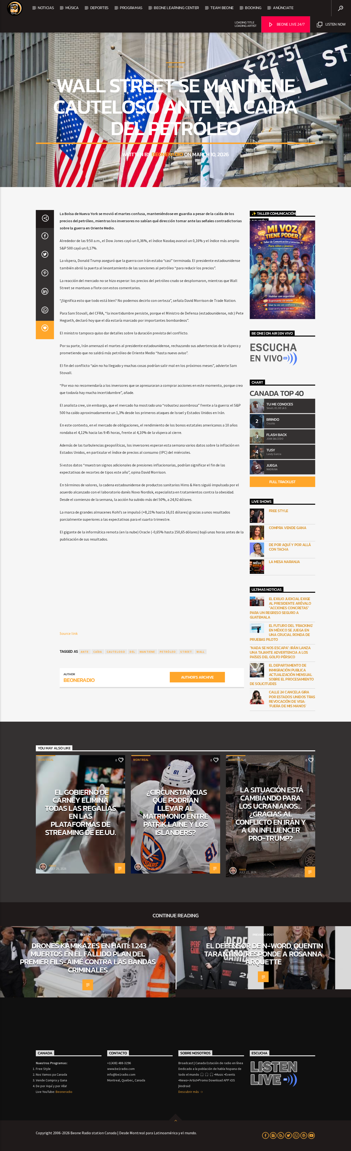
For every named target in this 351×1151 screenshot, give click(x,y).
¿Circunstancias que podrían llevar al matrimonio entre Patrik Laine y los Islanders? (175, 812)
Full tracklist (282, 482)
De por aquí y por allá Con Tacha (290, 547)
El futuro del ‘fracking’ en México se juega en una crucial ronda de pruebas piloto (281, 632)
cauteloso (116, 651)
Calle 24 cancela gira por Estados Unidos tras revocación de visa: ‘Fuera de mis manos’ (292, 699)
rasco (52, 865)
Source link (69, 633)
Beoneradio (64, 1092)
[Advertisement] (152, 581)
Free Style (278, 511)
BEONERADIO (167, 154)
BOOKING (253, 8)
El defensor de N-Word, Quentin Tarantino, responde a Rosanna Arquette (263, 954)
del (132, 651)
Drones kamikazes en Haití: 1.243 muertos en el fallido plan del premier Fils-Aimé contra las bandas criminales (88, 958)
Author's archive (197, 677)
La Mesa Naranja (284, 561)
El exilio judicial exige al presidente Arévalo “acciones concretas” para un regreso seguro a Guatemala (280, 608)
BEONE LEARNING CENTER (176, 8)
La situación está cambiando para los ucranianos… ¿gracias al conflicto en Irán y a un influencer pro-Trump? (270, 814)
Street (186, 651)
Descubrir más (189, 1092)
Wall (201, 651)
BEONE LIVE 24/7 (290, 24)
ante (85, 651)
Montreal (175, 67)
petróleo (168, 651)
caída (97, 651)
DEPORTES (99, 8)
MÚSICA (72, 8)
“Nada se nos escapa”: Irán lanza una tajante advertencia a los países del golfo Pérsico (280, 652)
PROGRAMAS (131, 8)
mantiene (147, 651)
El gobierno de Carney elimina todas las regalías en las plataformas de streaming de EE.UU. (80, 812)
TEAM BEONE (222, 8)
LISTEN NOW (335, 24)
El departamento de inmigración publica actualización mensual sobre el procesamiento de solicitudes (282, 674)
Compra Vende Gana (287, 528)
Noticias (46, 8)
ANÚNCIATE (283, 8)
